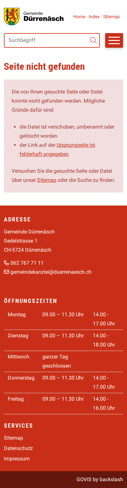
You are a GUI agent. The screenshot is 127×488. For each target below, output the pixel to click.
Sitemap (111, 16)
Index (94, 16)
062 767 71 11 (27, 263)
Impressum (17, 459)
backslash (111, 479)
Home (79, 16)
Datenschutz (18, 448)
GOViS (84, 479)
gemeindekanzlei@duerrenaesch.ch (51, 272)
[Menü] (114, 40)
